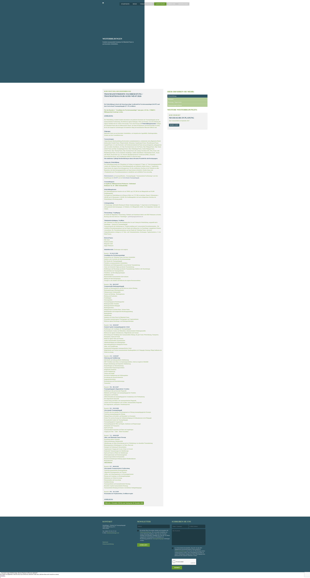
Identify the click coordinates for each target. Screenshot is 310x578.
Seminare (170, 99)
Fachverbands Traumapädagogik (131, 178)
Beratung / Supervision (174, 102)
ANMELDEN (143, 545)
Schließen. (2, 575)
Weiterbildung (172, 96)
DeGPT (155, 104)
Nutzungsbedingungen (158, 538)
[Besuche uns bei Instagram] (107, 537)
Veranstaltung (146, 4)
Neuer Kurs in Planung (181, 118)
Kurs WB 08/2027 (174, 115)
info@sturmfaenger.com (113, 533)
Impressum (105, 542)
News (135, 4)
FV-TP (127, 106)
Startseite (125, 4)
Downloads (183, 4)
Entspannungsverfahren (175, 105)
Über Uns (171, 4)
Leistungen (160, 4)
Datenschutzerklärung (108, 544)
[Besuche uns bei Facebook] (103, 537)
